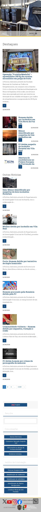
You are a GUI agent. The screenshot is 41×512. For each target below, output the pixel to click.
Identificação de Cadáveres (16, 474)
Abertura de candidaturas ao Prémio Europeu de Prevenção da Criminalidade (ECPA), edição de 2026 (26, 163)
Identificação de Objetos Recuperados (16, 484)
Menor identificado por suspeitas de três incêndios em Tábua (26, 135)
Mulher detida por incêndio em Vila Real (20, 227)
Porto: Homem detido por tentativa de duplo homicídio (20, 262)
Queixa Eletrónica (16, 437)
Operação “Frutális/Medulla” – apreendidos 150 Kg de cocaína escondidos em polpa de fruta (17, 76)
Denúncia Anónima (15, 454)
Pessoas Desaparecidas (16, 470)
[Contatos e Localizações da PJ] (35, 501)
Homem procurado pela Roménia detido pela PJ (18, 293)
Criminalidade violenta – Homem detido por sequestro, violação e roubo (19, 328)
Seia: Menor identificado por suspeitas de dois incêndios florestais (16, 192)
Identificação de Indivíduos (16, 479)
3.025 (19, 387)
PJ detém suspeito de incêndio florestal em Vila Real (27, 147)
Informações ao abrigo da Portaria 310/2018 (15, 448)
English (17, 405)
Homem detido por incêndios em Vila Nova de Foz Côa (26, 120)
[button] (31, 33)
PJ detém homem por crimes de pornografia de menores (18, 362)
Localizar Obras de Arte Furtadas (16, 491)
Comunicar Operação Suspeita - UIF (16, 442)
